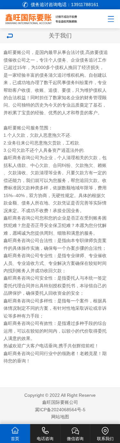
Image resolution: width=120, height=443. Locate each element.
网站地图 (60, 416)
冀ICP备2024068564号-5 (60, 409)
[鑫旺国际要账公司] (46, 17)
